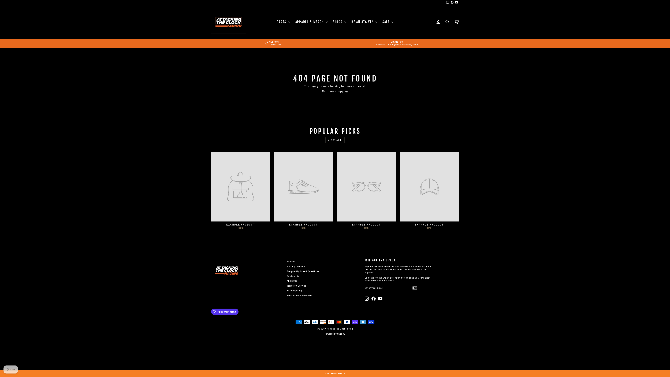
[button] (335, 373)
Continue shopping (335, 91)
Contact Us (293, 275)
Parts (282, 22)
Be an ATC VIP (363, 22)
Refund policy (294, 290)
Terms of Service (296, 285)
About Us (292, 280)
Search (291, 261)
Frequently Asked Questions (303, 271)
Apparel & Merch (310, 22)
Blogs (338, 22)
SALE (386, 22)
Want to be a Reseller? (300, 295)
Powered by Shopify (335, 333)
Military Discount (296, 266)
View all (335, 140)
